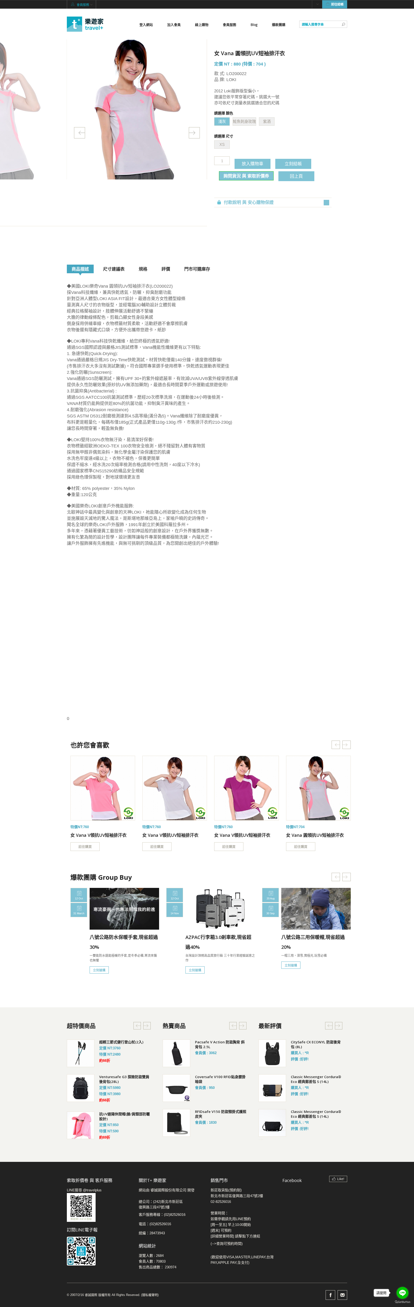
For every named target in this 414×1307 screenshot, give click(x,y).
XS (222, 145)
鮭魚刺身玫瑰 (244, 121)
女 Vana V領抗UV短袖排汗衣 (98, 835)
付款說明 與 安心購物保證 (249, 202)
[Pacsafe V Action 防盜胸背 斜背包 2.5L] (176, 1053)
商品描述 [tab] (80, 269)
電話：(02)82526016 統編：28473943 (155, 1228)
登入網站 (146, 24)
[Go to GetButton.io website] (402, 1302)
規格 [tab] (143, 269)
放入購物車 (252, 163)
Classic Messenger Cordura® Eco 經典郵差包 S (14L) (316, 1079)
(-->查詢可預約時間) (227, 1244)
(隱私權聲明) (150, 1295)
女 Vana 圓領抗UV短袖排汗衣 (315, 835)
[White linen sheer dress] (103, 788)
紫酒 (267, 121)
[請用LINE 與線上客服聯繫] (99, 1207)
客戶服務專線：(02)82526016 (162, 1214)
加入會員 (174, 24)
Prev (79, 132)
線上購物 (201, 24)
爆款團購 (278, 24)
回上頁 (296, 176)
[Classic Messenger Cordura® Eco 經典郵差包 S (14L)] (272, 1088)
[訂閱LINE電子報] (99, 1251)
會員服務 (229, 24)
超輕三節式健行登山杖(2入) (121, 1042)
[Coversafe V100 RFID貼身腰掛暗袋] (176, 1088)
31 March (78, 913)
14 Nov (175, 913)
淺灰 (222, 121)
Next (194, 132)
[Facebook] (330, 1295)
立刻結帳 (293, 163)
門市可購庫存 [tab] (197, 269)
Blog (254, 24)
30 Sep (270, 913)
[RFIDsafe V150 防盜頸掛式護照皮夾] (176, 1122)
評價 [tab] (165, 269)
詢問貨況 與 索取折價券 (246, 176)
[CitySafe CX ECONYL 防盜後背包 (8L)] (272, 1053)
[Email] (342, 1295)
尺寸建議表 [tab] (114, 269)
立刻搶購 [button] (99, 970)
